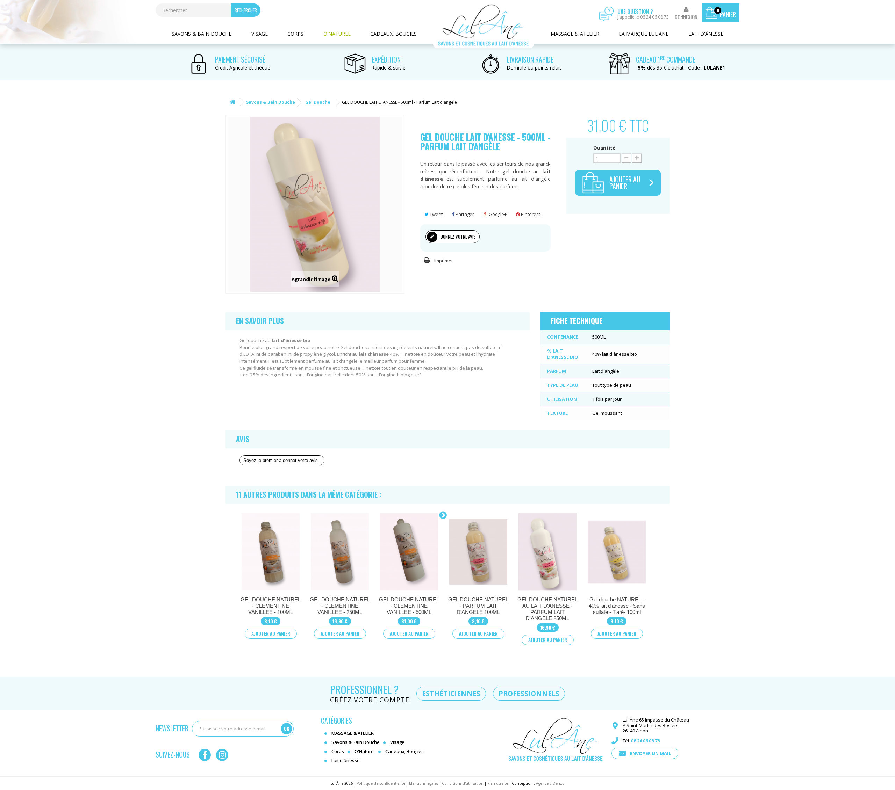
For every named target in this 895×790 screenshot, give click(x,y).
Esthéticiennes (451, 693)
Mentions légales (423, 783)
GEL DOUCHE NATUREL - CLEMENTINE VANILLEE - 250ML (340, 605)
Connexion (686, 17)
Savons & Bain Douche (201, 33)
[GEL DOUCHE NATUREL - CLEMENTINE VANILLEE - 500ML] (409, 552)
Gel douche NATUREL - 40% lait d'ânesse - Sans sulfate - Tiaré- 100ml (617, 605)
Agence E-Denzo (550, 783)
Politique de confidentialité (381, 783)
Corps (295, 33)
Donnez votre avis (457, 236)
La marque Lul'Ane (643, 33)
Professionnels (529, 693)
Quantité (604, 148)
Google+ (497, 214)
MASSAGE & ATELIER (575, 33)
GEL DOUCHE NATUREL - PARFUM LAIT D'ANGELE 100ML (478, 605)
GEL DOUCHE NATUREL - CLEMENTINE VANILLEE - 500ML (409, 605)
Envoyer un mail (650, 753)
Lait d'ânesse (705, 33)
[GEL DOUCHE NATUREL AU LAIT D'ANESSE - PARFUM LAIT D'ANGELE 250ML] (547, 552)
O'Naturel (337, 33)
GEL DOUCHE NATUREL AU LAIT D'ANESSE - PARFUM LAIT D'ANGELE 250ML (547, 608)
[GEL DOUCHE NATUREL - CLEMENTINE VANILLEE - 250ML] (340, 552)
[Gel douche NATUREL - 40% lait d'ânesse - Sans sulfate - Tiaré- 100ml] (616, 552)
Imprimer (443, 261)
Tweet (436, 214)
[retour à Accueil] (232, 102)
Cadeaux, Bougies (393, 33)
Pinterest (530, 214)
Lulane (483, 25)
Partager (464, 214)
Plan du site (497, 783)
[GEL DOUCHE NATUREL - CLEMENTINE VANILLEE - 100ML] (270, 552)
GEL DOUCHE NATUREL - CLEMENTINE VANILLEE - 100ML (271, 605)
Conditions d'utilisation (463, 783)
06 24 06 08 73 (645, 741)
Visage (259, 33)
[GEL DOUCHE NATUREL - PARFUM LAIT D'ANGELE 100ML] (478, 552)
